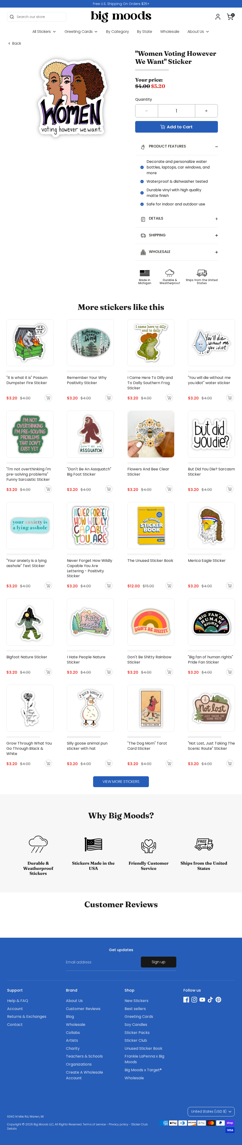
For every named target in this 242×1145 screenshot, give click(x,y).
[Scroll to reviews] (176, 70)
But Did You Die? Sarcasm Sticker (211, 471)
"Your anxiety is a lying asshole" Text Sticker (26, 563)
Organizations (79, 1064)
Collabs (73, 1032)
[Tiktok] (210, 999)
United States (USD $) (208, 1111)
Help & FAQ (17, 1000)
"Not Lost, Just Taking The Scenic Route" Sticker (211, 746)
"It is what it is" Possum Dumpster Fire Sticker (27, 380)
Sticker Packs (137, 1032)
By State (144, 31)
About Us (196, 31)
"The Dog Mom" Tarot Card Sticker (147, 746)
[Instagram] (194, 999)
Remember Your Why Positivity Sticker (87, 380)
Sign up (158, 962)
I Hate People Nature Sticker (86, 659)
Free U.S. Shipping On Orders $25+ (121, 3)
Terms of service (94, 1124)
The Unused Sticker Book (150, 560)
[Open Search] (12, 17)
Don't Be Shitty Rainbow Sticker (149, 659)
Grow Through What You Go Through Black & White (29, 748)
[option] (121, 4)
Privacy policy (118, 1124)
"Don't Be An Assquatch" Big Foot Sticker (89, 471)
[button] (230, 17)
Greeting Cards (79, 31)
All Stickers (42, 31)
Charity (73, 1048)
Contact (15, 1024)
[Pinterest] (218, 999)
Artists (72, 1040)
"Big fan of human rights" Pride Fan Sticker (210, 659)
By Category (117, 31)
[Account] (218, 17)
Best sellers (135, 1008)
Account (15, 1008)
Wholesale (169, 31)
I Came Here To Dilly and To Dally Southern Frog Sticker (150, 383)
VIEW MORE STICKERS (121, 781)
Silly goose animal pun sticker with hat (87, 746)
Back (16, 43)
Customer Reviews (83, 1008)
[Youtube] (202, 999)
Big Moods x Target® (143, 1070)
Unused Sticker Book (143, 1048)
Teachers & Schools (84, 1056)
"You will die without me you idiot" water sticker (209, 380)
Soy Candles (136, 1024)
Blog (70, 1016)
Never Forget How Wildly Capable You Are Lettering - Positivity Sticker (89, 568)
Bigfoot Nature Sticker (26, 657)
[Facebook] (186, 999)
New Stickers (136, 1000)
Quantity (143, 99)
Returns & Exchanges (26, 1016)
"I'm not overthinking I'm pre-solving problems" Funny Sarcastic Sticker (28, 474)
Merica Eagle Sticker (207, 560)
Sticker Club (136, 1040)
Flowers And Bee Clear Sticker (148, 471)
